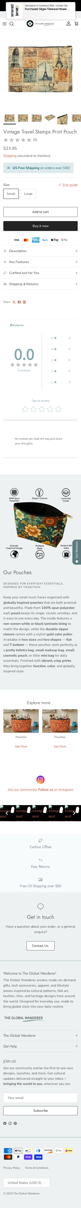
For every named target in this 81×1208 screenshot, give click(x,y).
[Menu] (4, 23)
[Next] (74, 813)
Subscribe (40, 1110)
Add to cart (40, 212)
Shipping (9, 156)
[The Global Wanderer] (41, 23)
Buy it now (41, 226)
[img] (17, 140)
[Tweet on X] (14, 302)
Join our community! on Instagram (41, 789)
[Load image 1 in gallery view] (40, 69)
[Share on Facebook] (19, 302)
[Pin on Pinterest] (24, 302)
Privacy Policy (11, 1168)
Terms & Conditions (36, 1168)
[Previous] (7, 813)
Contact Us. (40, 946)
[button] (61, 338)
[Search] (13, 23)
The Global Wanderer (27, 1193)
